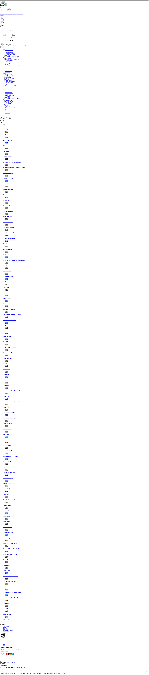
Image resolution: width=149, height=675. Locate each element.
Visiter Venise (7, 66)
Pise (3, 86)
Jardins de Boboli (8, 77)
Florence (4, 73)
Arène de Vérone (8, 70)
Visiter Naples (7, 106)
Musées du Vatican (8, 100)
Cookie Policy (5, 629)
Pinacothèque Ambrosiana (10, 53)
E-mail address (3, 44)
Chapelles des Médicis (9, 82)
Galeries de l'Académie (9, 62)
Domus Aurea (7, 96)
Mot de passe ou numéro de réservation (7, 45)
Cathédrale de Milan (9, 51)
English (2, 17)
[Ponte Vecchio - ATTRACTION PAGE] (5, 10)
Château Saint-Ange (9, 93)
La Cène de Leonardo (9, 50)
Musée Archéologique (9, 83)
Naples (4, 104)
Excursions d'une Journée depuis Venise (12, 67)
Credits (4, 645)
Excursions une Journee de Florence (11, 85)
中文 (1, 23)
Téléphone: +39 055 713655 (5, 14)
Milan (4, 49)
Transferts (4, 641)
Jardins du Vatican (8, 102)
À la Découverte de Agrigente (10, 110)
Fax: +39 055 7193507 (15, 14)
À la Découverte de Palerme (10, 109)
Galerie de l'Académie (9, 75)
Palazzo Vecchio (8, 79)
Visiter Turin (7, 113)
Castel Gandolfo (8, 103)
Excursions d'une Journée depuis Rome (12, 98)
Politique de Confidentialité (8, 630)
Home (4, 128)
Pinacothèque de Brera (9, 52)
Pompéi (6, 105)
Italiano (2, 18)
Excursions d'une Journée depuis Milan (12, 56)
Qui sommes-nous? (6, 626)
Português (2, 22)
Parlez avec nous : (6, 631)
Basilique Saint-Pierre (9, 101)
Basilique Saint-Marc (9, 60)
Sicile (4, 108)
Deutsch (2, 20)
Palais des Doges (8, 58)
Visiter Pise (7, 88)
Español (2, 21)
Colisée (6, 91)
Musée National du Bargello (10, 81)
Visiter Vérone (7, 72)
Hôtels (4, 643)
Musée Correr (7, 61)
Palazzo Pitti (7, 76)
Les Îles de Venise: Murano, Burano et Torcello (13, 65)
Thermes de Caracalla (9, 94)
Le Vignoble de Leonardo (10, 54)
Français (2, 19)
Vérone (4, 68)
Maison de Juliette (8, 71)
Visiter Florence (8, 84)
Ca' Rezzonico (7, 63)
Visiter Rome (7, 97)
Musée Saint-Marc (8, 80)
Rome (4, 89)
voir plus (2, 621)
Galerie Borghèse (8, 92)
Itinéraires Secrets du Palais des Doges (12, 59)
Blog (4, 644)
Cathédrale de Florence (9, 78)
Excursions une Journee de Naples (11, 107)
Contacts (21, 14)
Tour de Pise (7, 87)
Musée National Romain (9, 95)
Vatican (4, 99)
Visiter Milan (7, 55)
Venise (4, 57)
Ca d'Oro (6, 64)
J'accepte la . (7, 662)
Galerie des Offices (8, 74)
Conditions (5, 628)
